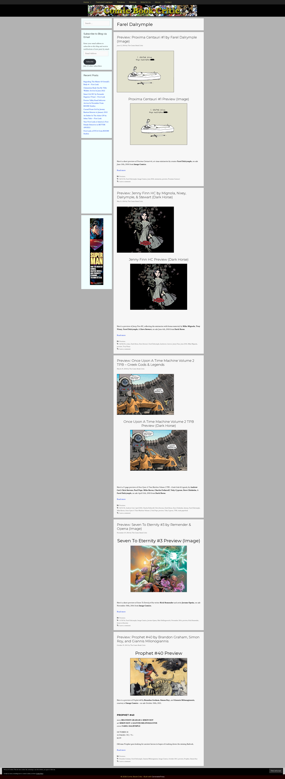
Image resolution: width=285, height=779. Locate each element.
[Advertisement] (100, 176)
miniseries (158, 179)
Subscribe (89, 61)
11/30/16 (122, 620)
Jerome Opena (152, 620)
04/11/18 (122, 508)
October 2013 (173, 759)
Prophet (186, 759)
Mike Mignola (192, 344)
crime (128, 344)
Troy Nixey (126, 346)
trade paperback (183, 510)
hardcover (163, 344)
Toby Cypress (168, 510)
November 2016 (176, 620)
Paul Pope (154, 510)
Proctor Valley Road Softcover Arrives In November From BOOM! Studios (94, 103)
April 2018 (138, 508)
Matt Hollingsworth (164, 620)
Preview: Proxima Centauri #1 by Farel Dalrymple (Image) (157, 39)
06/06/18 (122, 344)
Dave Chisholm (178, 508)
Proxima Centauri (174, 179)
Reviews (132, 2)
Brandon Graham (125, 759)
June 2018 (151, 179)
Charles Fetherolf (148, 508)
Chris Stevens (159, 508)
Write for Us (145, 2)
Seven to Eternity (122, 623)
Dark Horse (134, 344)
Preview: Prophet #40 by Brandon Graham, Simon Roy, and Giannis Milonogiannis (158, 639)
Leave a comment (125, 181)
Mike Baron (121, 510)
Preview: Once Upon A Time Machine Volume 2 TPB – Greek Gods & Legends (155, 363)
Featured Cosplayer (104, 2)
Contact (168, 2)
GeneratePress (158, 777)
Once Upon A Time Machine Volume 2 (138, 510)
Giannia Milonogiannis (150, 759)
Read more (121, 170)
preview (164, 179)
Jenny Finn (176, 344)
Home (86, 2)
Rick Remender (193, 620)
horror (169, 344)
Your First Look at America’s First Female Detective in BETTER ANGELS (95, 125)
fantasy (186, 508)
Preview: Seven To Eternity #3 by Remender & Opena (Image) (154, 527)
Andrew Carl (130, 508)
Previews (121, 2)
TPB (175, 510)
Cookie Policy (39, 773)
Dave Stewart (143, 344)
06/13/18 (122, 179)
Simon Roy (193, 759)
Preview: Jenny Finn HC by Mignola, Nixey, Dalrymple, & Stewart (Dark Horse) (151, 195)
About (157, 2)
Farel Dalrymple (131, 179)
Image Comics (142, 179)
